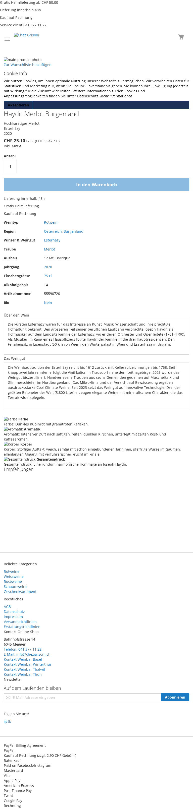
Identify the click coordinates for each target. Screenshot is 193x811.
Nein (48, 302)
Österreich (53, 231)
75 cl (48, 275)
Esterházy (52, 240)
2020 (48, 267)
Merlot (49, 249)
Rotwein (51, 222)
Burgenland (73, 231)
